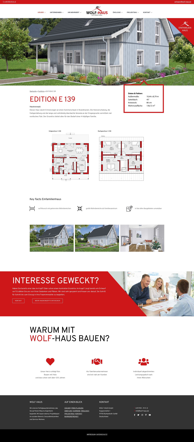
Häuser (67, 408)
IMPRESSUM (91, 434)
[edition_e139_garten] (97, 226)
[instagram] (142, 415)
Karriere (76, 411)
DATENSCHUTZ (101, 434)
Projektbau (69, 414)
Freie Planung (77, 408)
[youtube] (150, 415)
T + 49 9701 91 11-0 (9, 2)
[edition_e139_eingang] (52, 226)
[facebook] (134, 415)
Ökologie (85, 411)
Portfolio (41, 91)
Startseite (33, 91)
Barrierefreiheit (71, 417)
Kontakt (78, 414)
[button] (31, 238)
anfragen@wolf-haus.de (182, 2)
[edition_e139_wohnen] (142, 226)
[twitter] (138, 415)
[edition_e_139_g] (97, 156)
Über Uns (68, 411)
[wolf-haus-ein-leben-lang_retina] (97, 11)
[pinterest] (146, 415)
